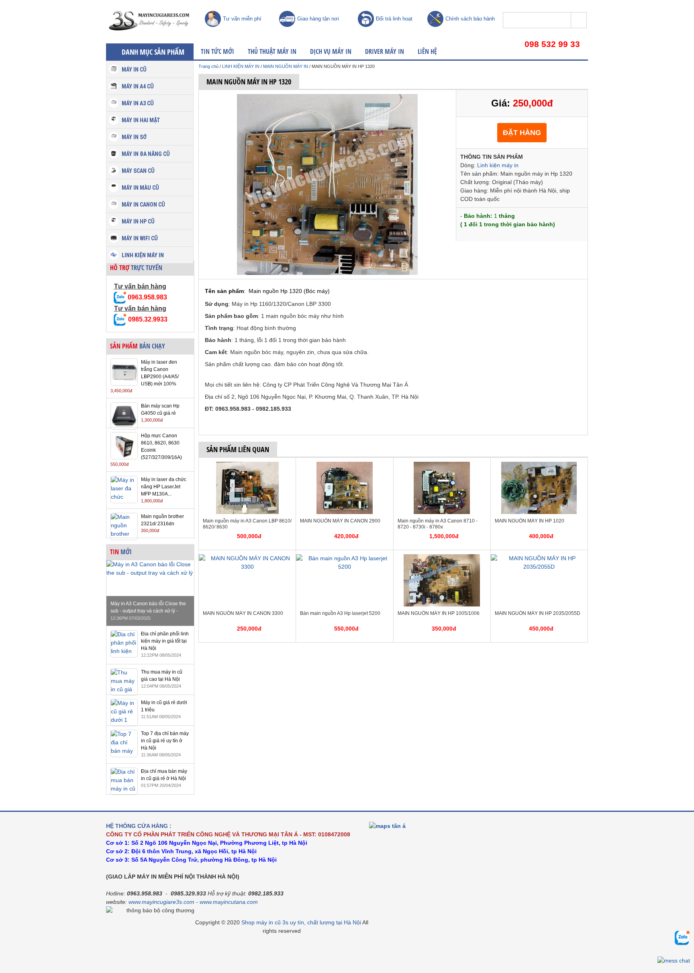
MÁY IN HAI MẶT (141, 120)
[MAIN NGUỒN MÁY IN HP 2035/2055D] (539, 558)
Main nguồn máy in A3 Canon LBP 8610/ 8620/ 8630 (247, 524)
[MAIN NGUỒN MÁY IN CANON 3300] (247, 558)
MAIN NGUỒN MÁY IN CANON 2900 (340, 521)
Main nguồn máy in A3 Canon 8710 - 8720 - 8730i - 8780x (438, 524)
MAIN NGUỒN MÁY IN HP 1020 (529, 521)
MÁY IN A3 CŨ (138, 103)
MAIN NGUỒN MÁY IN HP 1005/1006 (439, 613)
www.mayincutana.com (229, 902)
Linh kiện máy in (497, 165)
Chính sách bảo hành (470, 19)
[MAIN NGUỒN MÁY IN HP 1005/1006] (442, 558)
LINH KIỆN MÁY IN (143, 255)
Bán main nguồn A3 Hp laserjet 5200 (340, 613)
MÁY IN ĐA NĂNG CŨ (146, 154)
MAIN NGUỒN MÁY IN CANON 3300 (243, 613)
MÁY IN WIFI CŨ (140, 238)
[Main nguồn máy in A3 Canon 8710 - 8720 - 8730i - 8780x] (442, 466)
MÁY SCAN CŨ (138, 171)
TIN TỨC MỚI (217, 51)
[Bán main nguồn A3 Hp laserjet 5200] (344, 558)
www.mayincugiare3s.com (161, 902)
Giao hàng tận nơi (318, 19)
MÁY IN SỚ (134, 137)
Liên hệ (427, 51)
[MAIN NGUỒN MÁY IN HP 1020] (539, 466)
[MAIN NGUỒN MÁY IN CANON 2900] (344, 466)
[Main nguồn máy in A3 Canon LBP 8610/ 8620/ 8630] (247, 466)
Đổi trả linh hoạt (394, 19)
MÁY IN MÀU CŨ (140, 187)
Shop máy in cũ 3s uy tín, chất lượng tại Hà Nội (301, 922)
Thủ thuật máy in (272, 51)
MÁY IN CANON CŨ (143, 204)
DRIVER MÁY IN (384, 51)
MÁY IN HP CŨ (138, 221)
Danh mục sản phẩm (153, 52)
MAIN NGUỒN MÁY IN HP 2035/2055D (537, 613)
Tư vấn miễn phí (242, 19)
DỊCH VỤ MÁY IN (330, 51)
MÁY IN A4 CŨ (138, 86)
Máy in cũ (134, 69)
